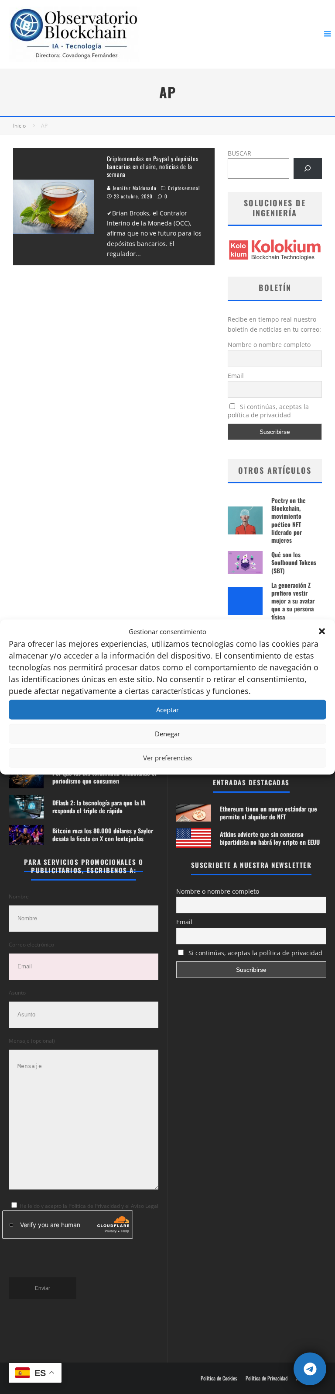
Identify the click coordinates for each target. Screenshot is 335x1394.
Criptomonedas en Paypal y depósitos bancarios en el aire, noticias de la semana (152, 166)
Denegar (167, 733)
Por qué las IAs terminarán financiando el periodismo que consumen (104, 776)
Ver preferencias (167, 757)
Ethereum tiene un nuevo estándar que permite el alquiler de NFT (268, 812)
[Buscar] (308, 168)
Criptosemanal (184, 188)
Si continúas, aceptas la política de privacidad (268, 410)
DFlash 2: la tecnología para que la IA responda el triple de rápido (99, 806)
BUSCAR (239, 153)
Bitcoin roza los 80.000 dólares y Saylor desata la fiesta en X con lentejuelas (102, 834)
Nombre (19, 896)
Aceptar (167, 709)
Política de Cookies (219, 1378)
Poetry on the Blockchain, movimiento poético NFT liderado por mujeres (288, 520)
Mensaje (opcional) (32, 1040)
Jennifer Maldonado (134, 187)
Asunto (17, 992)
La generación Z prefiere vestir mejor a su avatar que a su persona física (292, 600)
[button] (322, 631)
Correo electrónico (31, 944)
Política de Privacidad (266, 1378)
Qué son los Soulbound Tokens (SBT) (293, 562)
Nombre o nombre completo (269, 344)
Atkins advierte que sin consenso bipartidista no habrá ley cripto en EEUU (270, 837)
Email (236, 375)
